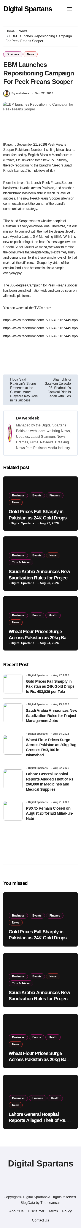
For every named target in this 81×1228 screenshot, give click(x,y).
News (30, 54)
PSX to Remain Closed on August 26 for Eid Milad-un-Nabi (49, 813)
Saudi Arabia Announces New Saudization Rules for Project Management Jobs (39, 578)
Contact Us (40, 1220)
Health (53, 615)
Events (36, 495)
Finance (54, 495)
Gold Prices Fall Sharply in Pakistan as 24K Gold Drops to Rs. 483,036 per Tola (40, 518)
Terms (53, 1211)
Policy (67, 1211)
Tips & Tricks (21, 562)
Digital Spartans (27, 9)
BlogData (28, 1203)
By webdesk (20, 93)
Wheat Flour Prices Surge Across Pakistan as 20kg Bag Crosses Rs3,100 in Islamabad (40, 638)
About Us (16, 1211)
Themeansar (50, 1203)
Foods (36, 615)
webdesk (30, 418)
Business (13, 54)
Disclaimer (36, 1211)
